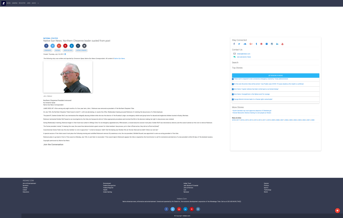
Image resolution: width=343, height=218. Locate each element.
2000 (312, 120)
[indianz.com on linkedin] (277, 44)
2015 (246, 120)
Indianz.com (186, 216)
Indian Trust (187, 183)
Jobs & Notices (188, 188)
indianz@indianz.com (243, 54)
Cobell (25, 190)
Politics (54, 38)
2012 (260, 120)
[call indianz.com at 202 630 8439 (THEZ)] (234, 57)
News (9, 3)
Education (26, 192)
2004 (295, 120)
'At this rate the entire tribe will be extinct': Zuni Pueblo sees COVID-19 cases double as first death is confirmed (269, 84)
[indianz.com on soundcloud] (245, 44)
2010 (268, 120)
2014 (251, 120)
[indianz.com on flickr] (267, 44)
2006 (286, 120)
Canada (25, 188)
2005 (290, 120)
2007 (282, 120)
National (46, 38)
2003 (299, 120)
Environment (107, 183)
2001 (308, 120)
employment (47, 50)
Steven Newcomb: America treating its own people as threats (252, 113)
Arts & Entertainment (29, 183)
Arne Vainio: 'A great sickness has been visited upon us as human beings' (256, 89)
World (266, 192)
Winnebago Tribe (215, 201)
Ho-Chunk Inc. (176, 201)
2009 (273, 120)
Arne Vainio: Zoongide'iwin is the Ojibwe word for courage (252, 94)
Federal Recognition (109, 185)
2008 (277, 120)
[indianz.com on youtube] (282, 44)
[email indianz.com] (234, 54)
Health (105, 190)
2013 (255, 120)
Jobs (28, 3)
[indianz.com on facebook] (234, 44)
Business (25, 185)
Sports (266, 188)
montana (57, 50)
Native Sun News (119, 58)
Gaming (14, 3)
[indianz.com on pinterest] (262, 44)
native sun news (68, 50)
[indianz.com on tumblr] (256, 44)
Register (22, 3)
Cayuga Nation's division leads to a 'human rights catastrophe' (253, 99)
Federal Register (108, 188)
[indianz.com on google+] (251, 44)
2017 (238, 120)
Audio (34, 3)
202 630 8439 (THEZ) (244, 57)
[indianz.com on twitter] (239, 44)
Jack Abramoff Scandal (191, 185)
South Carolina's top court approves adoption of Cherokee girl (252, 111)
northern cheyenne (81, 50)
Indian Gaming (107, 192)
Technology (267, 190)
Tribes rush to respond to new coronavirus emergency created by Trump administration (261, 79)
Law (185, 190)
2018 (233, 120)
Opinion (266, 183)
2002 (304, 120)
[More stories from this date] (65, 54)
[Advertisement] (97, 22)
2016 (242, 120)
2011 (264, 120)
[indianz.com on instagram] (272, 44)
